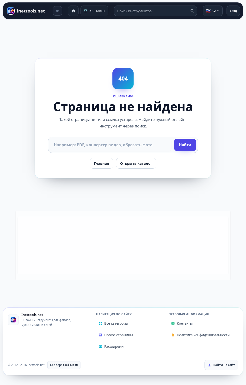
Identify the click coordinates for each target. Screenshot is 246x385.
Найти (185, 144)
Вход (233, 11)
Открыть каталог (136, 163)
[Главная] (73, 11)
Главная (101, 163)
